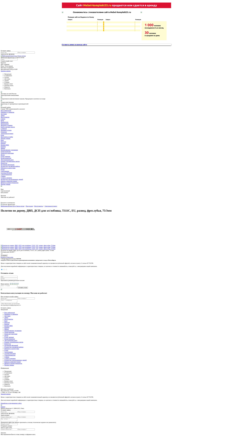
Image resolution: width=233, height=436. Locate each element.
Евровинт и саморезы (7, 112)
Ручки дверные (5, 156)
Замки (3, 115)
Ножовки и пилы (6, 130)
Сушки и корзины (6, 178)
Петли (3, 155)
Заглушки (4, 114)
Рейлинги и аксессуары (8, 168)
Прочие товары (5, 138)
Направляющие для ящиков (9, 150)
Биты (2, 120)
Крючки (3, 146)
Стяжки (3, 176)
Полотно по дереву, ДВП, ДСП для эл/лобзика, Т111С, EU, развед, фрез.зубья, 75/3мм (27, 250)
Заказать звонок (6, 71)
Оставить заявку (6, 308)
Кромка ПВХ (5, 145)
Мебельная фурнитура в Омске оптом (12, 206)
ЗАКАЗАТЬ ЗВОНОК (7, 54)
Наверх (3, 407)
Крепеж (3, 143)
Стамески (4, 128)
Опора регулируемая (7, 153)
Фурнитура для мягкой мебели (10, 166)
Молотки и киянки (6, 125)
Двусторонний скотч (7, 160)
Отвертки (4, 132)
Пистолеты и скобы (7, 137)
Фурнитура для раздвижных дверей (12, 179)
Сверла (3, 119)
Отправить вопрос (6, 426)
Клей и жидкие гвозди (8, 127)
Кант (2, 140)
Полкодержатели (6, 158)
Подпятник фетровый (7, 164)
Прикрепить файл (6, 422)
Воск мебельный (6, 110)
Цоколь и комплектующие (9, 181)
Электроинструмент (7, 133)
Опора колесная (6, 151)
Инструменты (5, 117)
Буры (2, 135)
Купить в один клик (7, 257)
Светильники (5, 171)
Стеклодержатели (6, 174)
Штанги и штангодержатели (9, 182)
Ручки (3, 169)
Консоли (3, 142)
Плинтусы (4, 163)
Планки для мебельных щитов (10, 161)
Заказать (3, 433)
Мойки (3, 148)
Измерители (4, 122)
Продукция (29, 206)
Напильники (5, 123)
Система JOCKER (6, 173)
